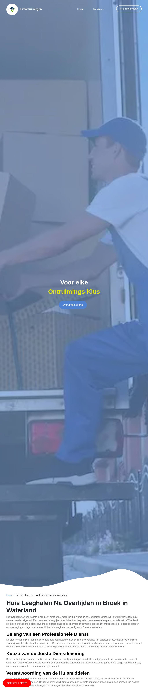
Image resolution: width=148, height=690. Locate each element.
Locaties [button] (97, 9)
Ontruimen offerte (129, 9)
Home (80, 9)
